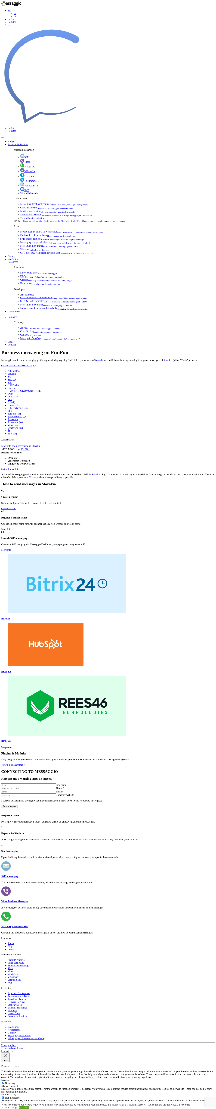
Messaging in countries (49, 245)
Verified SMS (31, 185)
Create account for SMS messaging (18, 365)
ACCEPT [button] (24, 1107)
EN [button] (9, 10)
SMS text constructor (52, 238)
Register (12, 22)
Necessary (10, 1083)
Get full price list (9, 469)
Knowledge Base (38, 272)
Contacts (30, 334)
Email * (60, 791)
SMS (26, 157)
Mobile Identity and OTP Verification (61, 231)
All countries (14, 371)
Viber (27, 161)
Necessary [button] (6, 1080)
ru (15, 13)
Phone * (60, 788)
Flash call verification (48, 235)
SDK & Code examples (53, 301)
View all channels (29, 193)
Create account (8, 508)
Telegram (29, 176)
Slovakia (98, 360)
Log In (11, 19)
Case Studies (14, 311)
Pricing (11, 256)
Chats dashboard (48, 207)
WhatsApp (29, 166)
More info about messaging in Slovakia (20, 446)
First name (61, 785)
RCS (26, 190)
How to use (40, 283)
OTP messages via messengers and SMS (56, 252)
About (40, 327)
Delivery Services (16, 1002)
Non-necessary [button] (8, 1094)
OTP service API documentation (53, 297)
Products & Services (18, 144)
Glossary (46, 279)
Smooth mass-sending (56, 214)
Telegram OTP (31, 180)
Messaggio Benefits (50, 338)
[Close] (2, 137)
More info (6, 529)
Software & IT (15, 1004)
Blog (10, 341)
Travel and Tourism (17, 999)
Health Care (14, 1013)
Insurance (12, 1010)
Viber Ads (34, 249)
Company (12, 317)
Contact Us (6, 1051)
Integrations (13, 259)
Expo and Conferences (19, 993)
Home (11, 141)
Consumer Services (17, 1016)
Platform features (16, 959)
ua (15, 16)
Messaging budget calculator (56, 242)
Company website (65, 795)
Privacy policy (8, 1045)
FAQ (42, 276)
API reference (27, 294)
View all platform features (33, 218)
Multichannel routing (47, 211)
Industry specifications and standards (54, 308)
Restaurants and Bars (18, 996)
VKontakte (29, 171)
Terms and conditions (12, 1048)
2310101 (25, 449)
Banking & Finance (17, 1007)
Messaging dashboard (54, 204)
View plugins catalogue (13, 764)
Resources (13, 262)
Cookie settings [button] (9, 1107)
